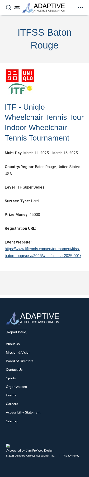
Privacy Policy (71, 455)
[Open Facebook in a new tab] (76, 440)
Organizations (16, 387)
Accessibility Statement (23, 412)
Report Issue (16, 332)
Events (11, 395)
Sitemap (12, 421)
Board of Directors (19, 361)
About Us (13, 344)
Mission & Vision (18, 352)
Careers (12, 404)
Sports (11, 378)
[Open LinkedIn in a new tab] (82, 440)
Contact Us (14, 369)
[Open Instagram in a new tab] (79, 440)
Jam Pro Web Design (39, 450)
